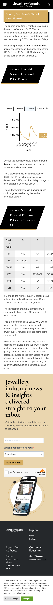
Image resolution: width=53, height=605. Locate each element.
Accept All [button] (27, 599)
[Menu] (5, 4)
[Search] (48, 4)
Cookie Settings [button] (11, 599)
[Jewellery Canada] (26, 4)
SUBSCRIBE (13, 462)
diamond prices (38, 190)
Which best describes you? (18, 448)
